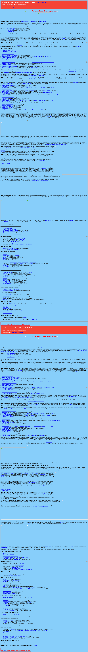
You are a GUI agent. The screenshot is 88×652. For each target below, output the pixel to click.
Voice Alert (3, 150)
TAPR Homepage (6, 296)
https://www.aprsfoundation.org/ (19, 7)
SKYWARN (5, 282)
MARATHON (6, 280)
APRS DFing (22, 238)
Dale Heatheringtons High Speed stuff (11, 289)
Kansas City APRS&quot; (8, 294)
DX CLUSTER (6, 275)
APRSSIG (34, 319)
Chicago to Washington (11, 51)
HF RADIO (5, 274)
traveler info (3, 147)
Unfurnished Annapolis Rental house (17, 310)
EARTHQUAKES (7, 283)
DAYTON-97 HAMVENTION (9, 284)
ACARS (5, 278)
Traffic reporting (35, 147)
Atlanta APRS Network (8, 290)
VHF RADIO (6, 273)
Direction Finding (9, 147)
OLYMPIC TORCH (7, 281)
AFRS (3, 94)
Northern (32, 90)
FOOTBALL (6, 276)
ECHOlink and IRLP (25, 147)
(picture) (30, 272)
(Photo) (24, 317)
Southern (26, 90)
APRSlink (3, 151)
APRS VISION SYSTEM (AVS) (10, 311)
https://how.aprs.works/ (41, 2)
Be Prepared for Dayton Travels (8, 62)
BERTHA (5, 279)
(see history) (63, 196)
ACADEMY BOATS (7, 272)
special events (42, 148)
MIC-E (4, 297)
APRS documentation (7, 313)
